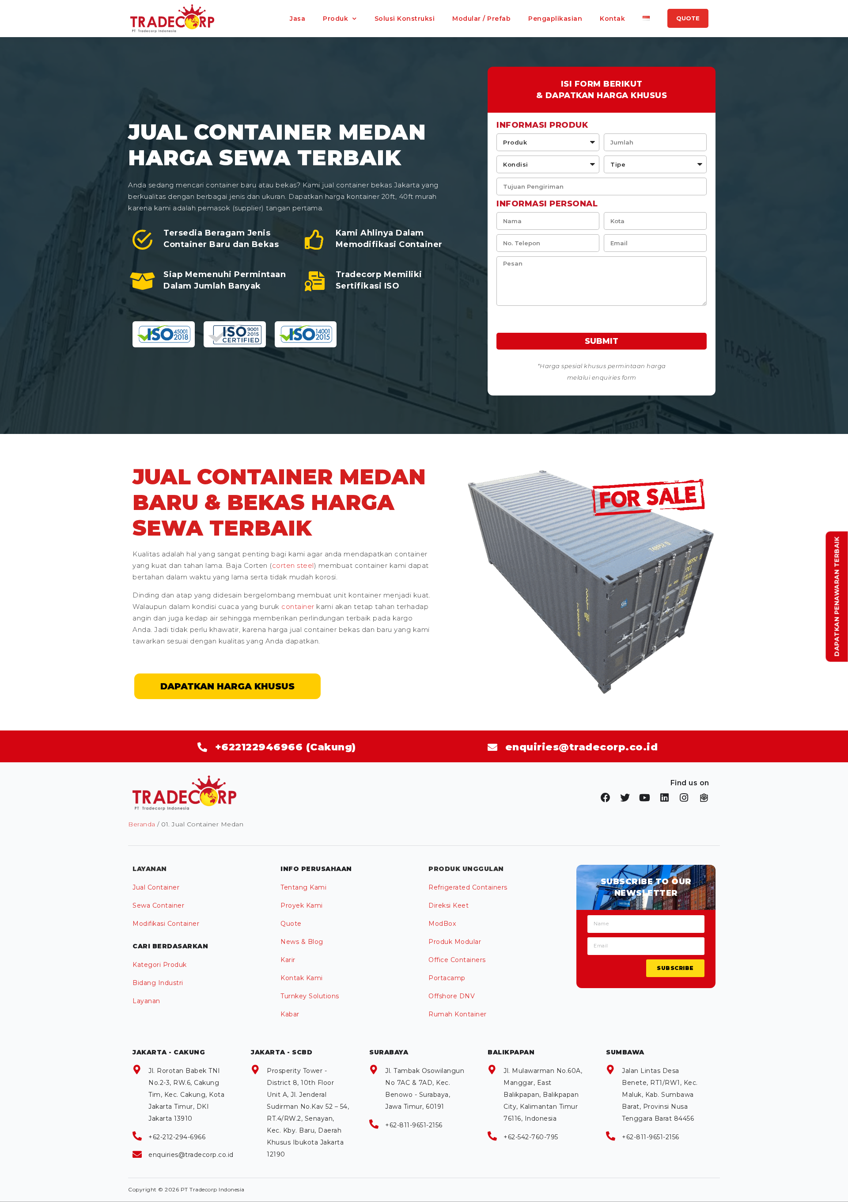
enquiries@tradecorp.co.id (191, 1155)
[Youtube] (645, 797)
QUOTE (688, 18)
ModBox (442, 924)
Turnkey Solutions (309, 996)
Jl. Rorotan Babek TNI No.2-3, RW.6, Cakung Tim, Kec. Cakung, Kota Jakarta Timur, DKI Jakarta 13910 (186, 1094)
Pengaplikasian (555, 19)
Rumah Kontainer (457, 1014)
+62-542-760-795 (531, 1137)
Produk (335, 19)
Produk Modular (454, 942)
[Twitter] (625, 797)
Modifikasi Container (165, 924)
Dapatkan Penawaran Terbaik (837, 597)
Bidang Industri (157, 983)
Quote (291, 924)
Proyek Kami (301, 905)
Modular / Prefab (481, 19)
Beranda (141, 824)
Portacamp (447, 978)
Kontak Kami (301, 978)
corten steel (293, 565)
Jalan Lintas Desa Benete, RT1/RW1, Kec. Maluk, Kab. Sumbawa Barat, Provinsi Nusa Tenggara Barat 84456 (660, 1094)
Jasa (297, 19)
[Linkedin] (664, 797)
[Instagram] (684, 797)
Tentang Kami (303, 887)
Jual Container (155, 887)
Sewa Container (158, 905)
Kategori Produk (159, 965)
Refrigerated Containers (467, 887)
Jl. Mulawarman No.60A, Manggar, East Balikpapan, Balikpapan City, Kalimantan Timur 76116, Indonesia (543, 1094)
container (297, 606)
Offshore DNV (451, 996)
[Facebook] (605, 797)
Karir (287, 960)
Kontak (612, 19)
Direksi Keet (448, 905)
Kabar (289, 1014)
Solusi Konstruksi (405, 19)
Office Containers (457, 960)
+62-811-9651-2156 (414, 1125)
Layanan (146, 1001)
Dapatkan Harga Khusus (227, 686)
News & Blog (301, 942)
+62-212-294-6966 (176, 1137)
